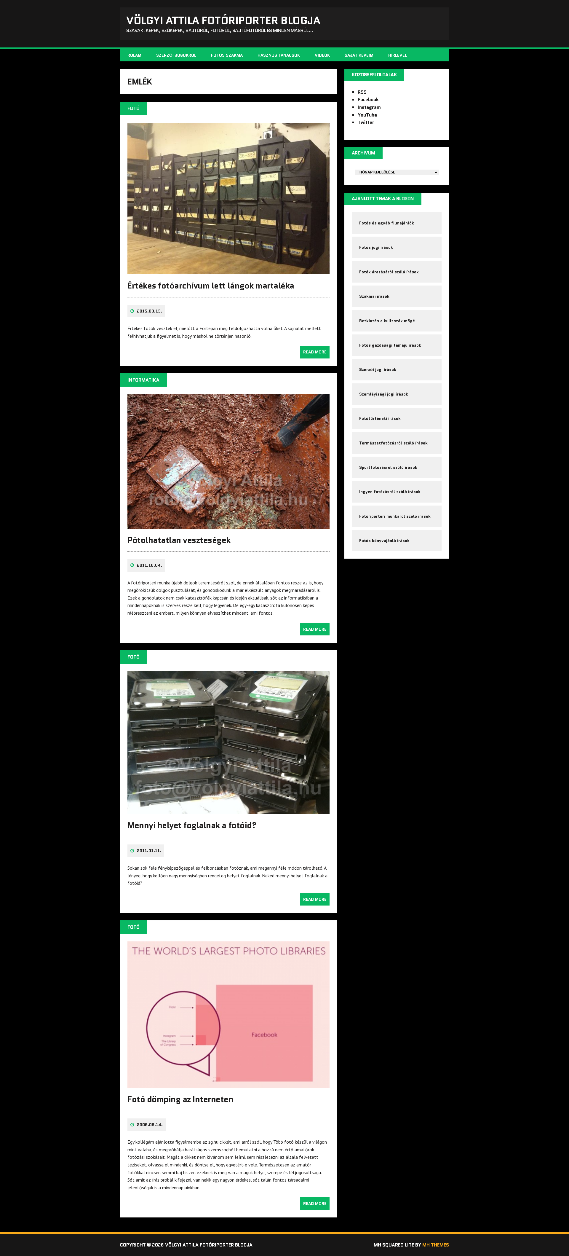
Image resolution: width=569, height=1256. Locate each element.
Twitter (366, 122)
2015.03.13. (149, 311)
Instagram (369, 107)
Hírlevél (397, 55)
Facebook (368, 99)
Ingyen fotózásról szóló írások (390, 492)
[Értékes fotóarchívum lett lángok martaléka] (228, 270)
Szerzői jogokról (176, 55)
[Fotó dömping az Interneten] (228, 1084)
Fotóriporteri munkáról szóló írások (395, 516)
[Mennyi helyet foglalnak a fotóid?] (228, 810)
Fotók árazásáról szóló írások (389, 272)
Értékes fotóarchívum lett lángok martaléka (210, 285)
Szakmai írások (374, 296)
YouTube (367, 114)
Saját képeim (359, 55)
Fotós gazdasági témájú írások (390, 345)
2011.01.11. (149, 851)
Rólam (134, 55)
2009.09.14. (150, 1125)
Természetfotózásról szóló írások (393, 443)
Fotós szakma (227, 55)
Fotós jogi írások (376, 247)
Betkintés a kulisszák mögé (387, 321)
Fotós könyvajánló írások (384, 540)
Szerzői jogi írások (377, 369)
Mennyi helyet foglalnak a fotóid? (191, 825)
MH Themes (435, 1244)
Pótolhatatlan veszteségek (179, 540)
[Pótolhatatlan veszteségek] (228, 524)
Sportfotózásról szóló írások (388, 467)
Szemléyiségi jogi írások (383, 394)
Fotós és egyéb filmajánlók (386, 223)
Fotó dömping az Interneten (180, 1099)
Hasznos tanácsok (279, 55)
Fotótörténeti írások (380, 418)
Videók (322, 55)
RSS (362, 92)
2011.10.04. (149, 565)
